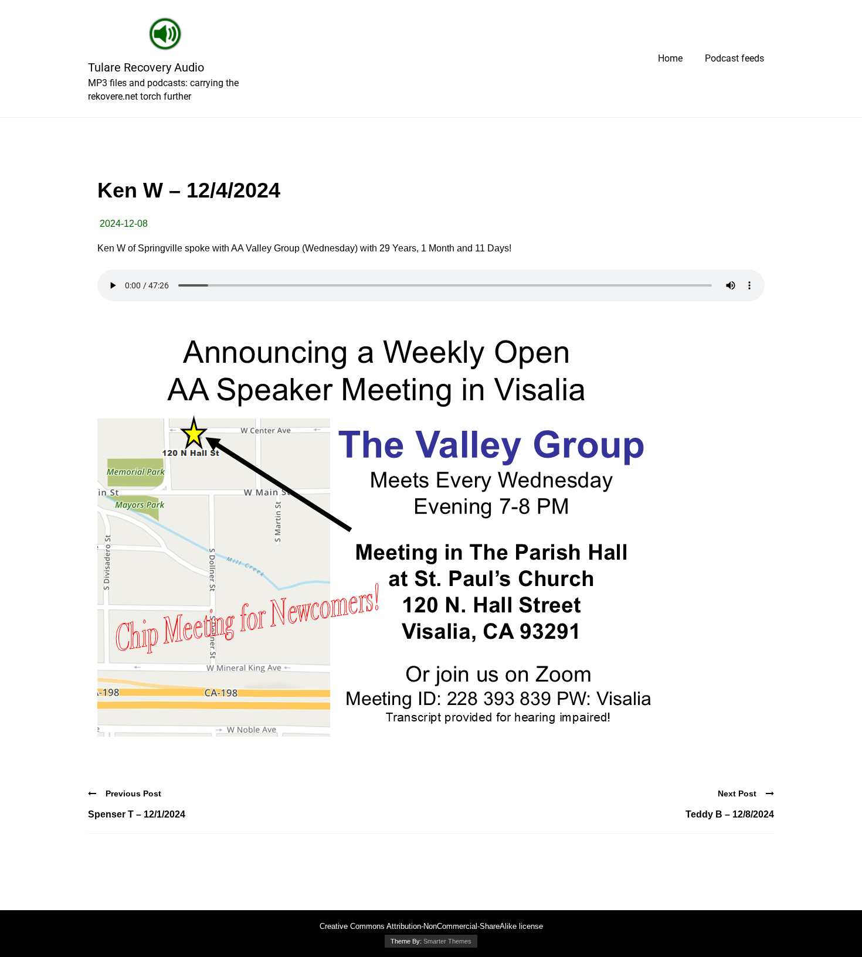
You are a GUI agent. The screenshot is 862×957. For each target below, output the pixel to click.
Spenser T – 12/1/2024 (136, 814)
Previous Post (133, 793)
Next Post (737, 793)
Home (670, 58)
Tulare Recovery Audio (146, 67)
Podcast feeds (734, 58)
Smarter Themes (447, 941)
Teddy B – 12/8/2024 (729, 814)
